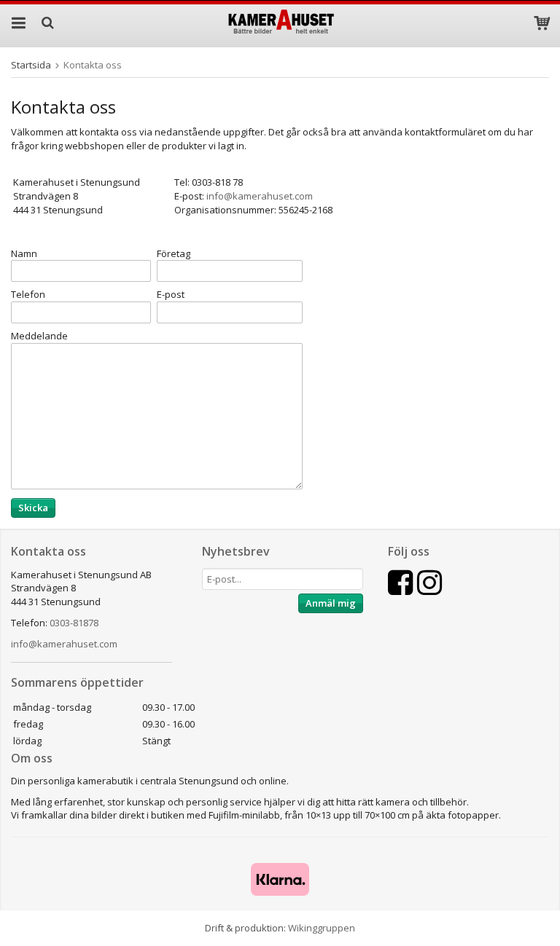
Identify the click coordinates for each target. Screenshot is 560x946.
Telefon (28, 294)
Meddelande (39, 335)
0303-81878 (74, 622)
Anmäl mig (331, 603)
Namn (24, 253)
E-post (170, 294)
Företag (173, 253)
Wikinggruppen (321, 927)
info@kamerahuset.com (64, 643)
